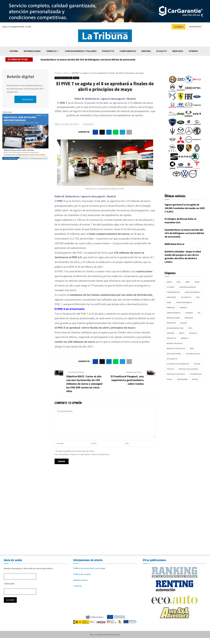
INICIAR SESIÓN (195, 26)
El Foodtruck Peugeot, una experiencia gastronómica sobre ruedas (127, 380)
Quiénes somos (80, 580)
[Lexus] (197, 125)
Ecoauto (161, 51)
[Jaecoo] (197, 108)
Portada (58, 73)
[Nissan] (189, 142)
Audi (179, 282)
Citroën (170, 287)
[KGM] (188, 116)
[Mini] (172, 142)
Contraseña (9, 583)
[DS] (172, 99)
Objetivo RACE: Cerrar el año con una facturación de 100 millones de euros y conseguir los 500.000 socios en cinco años (84, 384)
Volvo (169, 379)
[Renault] (197, 151)
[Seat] (174, 159)
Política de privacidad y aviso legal (89, 568)
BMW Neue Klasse (174, 243)
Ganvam (183, 307)
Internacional (32, 51)
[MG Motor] (197, 134)
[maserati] (172, 134)
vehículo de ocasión (188, 369)
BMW (187, 282)
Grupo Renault (174, 313)
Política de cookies (82, 574)
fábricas (171, 307)
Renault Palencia (175, 343)
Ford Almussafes (184, 302)
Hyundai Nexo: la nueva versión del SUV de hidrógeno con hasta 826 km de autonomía (88, 59)
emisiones (171, 297)
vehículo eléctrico (176, 374)
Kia (199, 313)
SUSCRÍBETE (178, 27)
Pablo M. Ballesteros (67, 124)
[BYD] (197, 82)
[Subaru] (180, 168)
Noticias (66, 73)
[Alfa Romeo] (172, 82)
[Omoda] (197, 142)
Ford (169, 302)
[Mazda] (180, 134)
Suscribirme (27, 99)
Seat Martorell (174, 354)
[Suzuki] (189, 168)
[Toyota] (176, 177)
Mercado (177, 51)
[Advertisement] (105, 512)
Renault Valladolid (176, 348)
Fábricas (51, 51)
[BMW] (189, 82)
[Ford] (197, 99)
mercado (189, 318)
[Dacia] (189, 91)
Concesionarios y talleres (81, 51)
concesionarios (192, 292)
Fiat (198, 297)
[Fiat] (189, 99)
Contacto (77, 585)
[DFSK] (197, 91)
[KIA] (197, 116)
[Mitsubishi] (180, 142)
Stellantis (172, 359)
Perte (181, 333)
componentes (173, 292)
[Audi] (180, 82)
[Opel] (172, 151)
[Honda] (172, 108)
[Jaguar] (172, 116)
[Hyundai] (180, 108)
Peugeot (193, 333)
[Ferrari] (180, 99)
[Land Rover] (180, 125)
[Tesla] (197, 168)
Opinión (193, 51)
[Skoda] (195, 159)
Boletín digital (20, 76)
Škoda (195, 379)
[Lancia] (172, 125)
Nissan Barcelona (175, 328)
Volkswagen (196, 374)
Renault (185, 338)
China (196, 282)
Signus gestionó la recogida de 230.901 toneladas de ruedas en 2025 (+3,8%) (185, 208)
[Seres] (184, 159)
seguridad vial (193, 354)
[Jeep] (180, 116)
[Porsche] (189, 151)
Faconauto (186, 297)
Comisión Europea (187, 287)
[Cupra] (180, 91)
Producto (108, 51)
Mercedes (171, 323)
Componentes (128, 51)
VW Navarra (182, 379)
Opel (190, 328)
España (14, 51)
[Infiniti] (189, 108)
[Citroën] (172, 91)
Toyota (170, 369)
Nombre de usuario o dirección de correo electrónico (28, 568)
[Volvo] (193, 177)
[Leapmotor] (189, 125)
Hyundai (189, 313)
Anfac (169, 282)
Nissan (183, 323)
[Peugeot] (180, 151)
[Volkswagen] (184, 177)
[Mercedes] (189, 134)
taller (197, 364)
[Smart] (172, 168)
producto (171, 338)
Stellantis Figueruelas (178, 364)
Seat (192, 348)
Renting (146, 51)
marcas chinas (173, 318)
